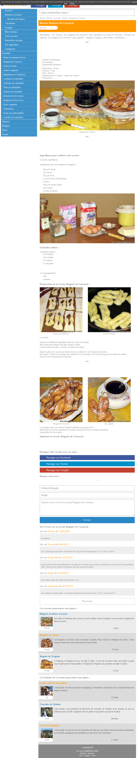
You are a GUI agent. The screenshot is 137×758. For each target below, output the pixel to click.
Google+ (8, 27)
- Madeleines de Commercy (14, 74)
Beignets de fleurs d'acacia (53, 613)
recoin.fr (88, 747)
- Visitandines (8, 109)
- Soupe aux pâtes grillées (13, 113)
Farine (5, 134)
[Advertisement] (87, 49)
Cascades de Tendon (50, 704)
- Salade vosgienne (10, 70)
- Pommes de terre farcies (13, 96)
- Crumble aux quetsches (12, 117)
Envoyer (87, 520)
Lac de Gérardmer (49, 725)
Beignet (6, 125)
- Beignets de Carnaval (12, 62)
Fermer (72, 3)
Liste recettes (11, 36)
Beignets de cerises (49, 635)
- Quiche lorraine (9, 66)
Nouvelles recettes (13, 40)
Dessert (5, 121)
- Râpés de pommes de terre (14, 57)
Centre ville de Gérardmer (53, 683)
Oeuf (4, 130)
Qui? (81, 756)
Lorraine (6, 53)
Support (87, 756)
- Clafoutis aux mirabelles (13, 83)
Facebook (9, 23)
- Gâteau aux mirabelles (12, 92)
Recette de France (16, 19)
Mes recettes (10, 31)
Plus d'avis (87, 601)
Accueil (8, 10)
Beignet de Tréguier (50, 656)
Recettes (91, 753)
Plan (94, 756)
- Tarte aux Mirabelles (11, 87)
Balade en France (13, 14)
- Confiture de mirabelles (12, 79)
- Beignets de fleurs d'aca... (13, 100)
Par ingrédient (11, 44)
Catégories (9, 49)
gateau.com (91, 750)
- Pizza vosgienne (9, 104)
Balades (83, 753)
